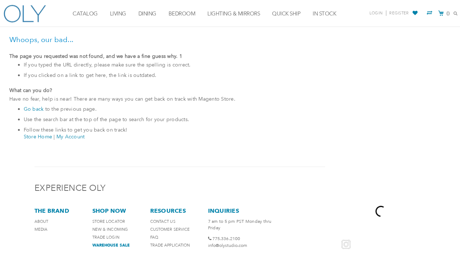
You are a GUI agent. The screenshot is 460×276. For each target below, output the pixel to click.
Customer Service (170, 229)
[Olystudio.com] (34, 13)
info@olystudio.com (228, 245)
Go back (34, 109)
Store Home (38, 136)
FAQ (154, 237)
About (41, 221)
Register (399, 13)
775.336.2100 (226, 239)
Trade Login (105, 237)
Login (375, 13)
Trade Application (170, 245)
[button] (416, 13)
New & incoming (110, 229)
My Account (70, 136)
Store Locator (108, 221)
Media (41, 229)
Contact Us (162, 221)
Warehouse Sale (111, 245)
